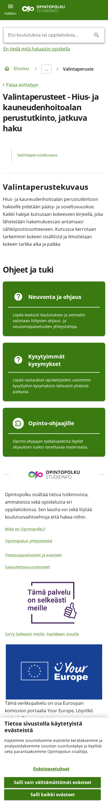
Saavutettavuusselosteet (27, 567)
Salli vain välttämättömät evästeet (52, 782)
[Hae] (96, 35)
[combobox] (49, 35)
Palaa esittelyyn (22, 85)
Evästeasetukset (51, 769)
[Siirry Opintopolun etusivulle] (43, 10)
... (46, 69)
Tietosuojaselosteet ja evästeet (33, 555)
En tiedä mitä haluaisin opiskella (36, 49)
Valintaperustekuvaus (37, 155)
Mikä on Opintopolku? (25, 529)
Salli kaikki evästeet (52, 794)
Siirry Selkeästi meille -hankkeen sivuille (42, 634)
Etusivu (21, 68)
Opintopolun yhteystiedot (28, 541)
